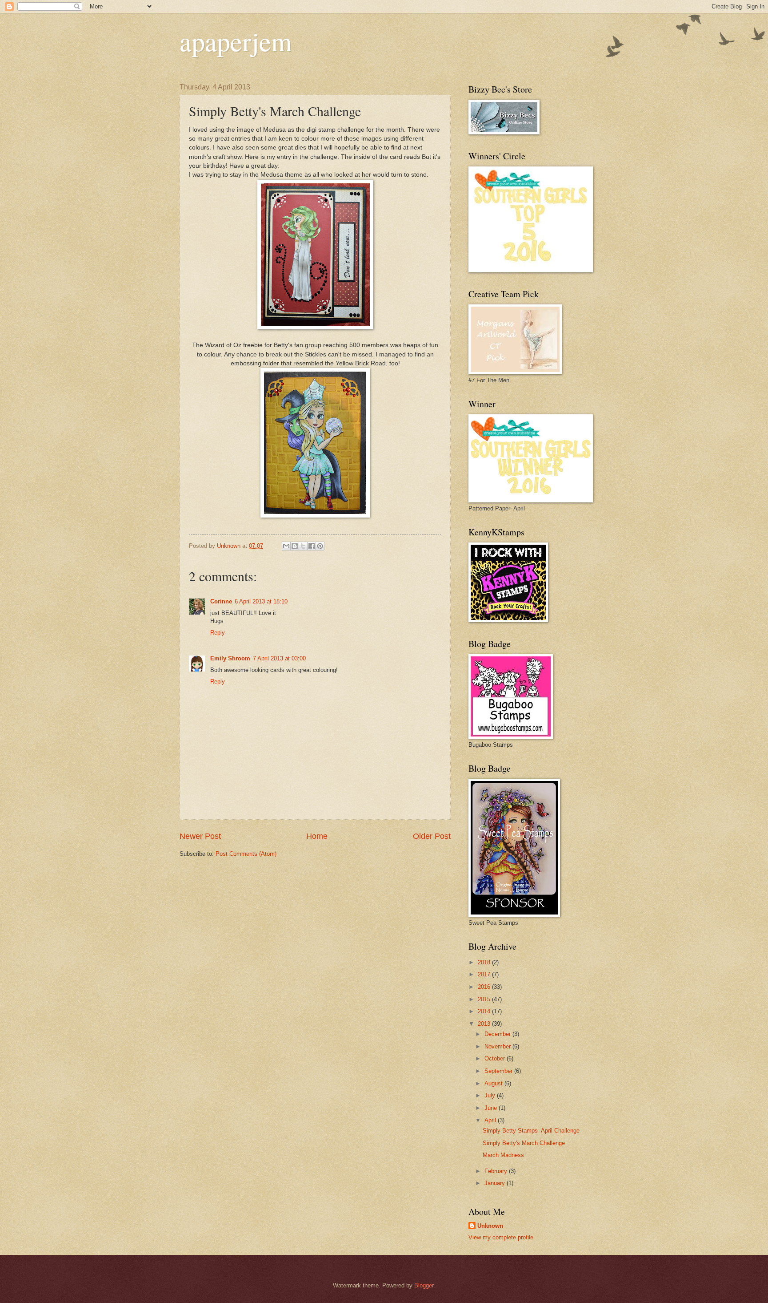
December (498, 1034)
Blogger (423, 1285)
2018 (485, 962)
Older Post (432, 836)
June (491, 1108)
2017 (485, 974)
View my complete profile (500, 1237)
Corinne (221, 601)
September (499, 1071)
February (496, 1171)
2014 (485, 1011)
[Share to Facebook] (311, 546)
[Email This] (286, 546)
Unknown (490, 1225)
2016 (485, 986)
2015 (485, 999)
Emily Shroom (230, 658)
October (495, 1058)
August (494, 1083)
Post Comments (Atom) (246, 853)
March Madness (503, 1155)
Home (317, 836)
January (495, 1183)
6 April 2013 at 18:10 (261, 601)
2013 (485, 1023)
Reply (217, 632)
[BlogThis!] (294, 546)
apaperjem (236, 41)
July (490, 1095)
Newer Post (200, 836)
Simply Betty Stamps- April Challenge (531, 1130)
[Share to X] (303, 546)
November (498, 1046)
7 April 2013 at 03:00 (279, 658)
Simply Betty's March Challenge (524, 1143)
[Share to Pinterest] (320, 546)
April (491, 1120)
